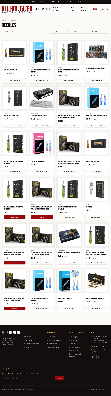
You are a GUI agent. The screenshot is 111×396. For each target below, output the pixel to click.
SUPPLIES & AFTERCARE (57, 9)
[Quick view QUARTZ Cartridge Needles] (14, 98)
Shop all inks (28, 347)
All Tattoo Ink (28, 337)
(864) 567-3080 (99, 346)
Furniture (72, 343)
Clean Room (73, 340)
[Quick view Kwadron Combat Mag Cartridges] (96, 280)
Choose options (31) (96, 171)
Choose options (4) (14, 171)
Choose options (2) (69, 217)
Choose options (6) (41, 171)
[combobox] (59, 31)
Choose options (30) (14, 80)
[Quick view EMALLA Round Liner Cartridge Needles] (96, 98)
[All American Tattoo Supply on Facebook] (98, 357)
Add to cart (14, 217)
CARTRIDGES (46, 9)
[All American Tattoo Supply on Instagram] (93, 357)
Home (4, 20)
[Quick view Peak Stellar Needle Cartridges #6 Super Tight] (14, 189)
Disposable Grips (52, 343)
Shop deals (76, 1)
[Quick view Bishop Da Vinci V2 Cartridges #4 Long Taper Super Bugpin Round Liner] (14, 235)
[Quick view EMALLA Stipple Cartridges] (69, 280)
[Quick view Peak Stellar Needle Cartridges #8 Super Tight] (14, 143)
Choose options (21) (96, 125)
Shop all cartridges (53, 347)
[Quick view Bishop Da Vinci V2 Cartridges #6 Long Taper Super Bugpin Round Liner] (42, 189)
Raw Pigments (28, 340)
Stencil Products (74, 347)
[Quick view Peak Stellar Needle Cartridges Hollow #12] (69, 189)
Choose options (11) (41, 308)
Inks (37, 9)
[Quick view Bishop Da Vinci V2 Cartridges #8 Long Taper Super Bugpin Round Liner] (14, 280)
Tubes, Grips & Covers (54, 340)
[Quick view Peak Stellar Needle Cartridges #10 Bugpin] (69, 52)
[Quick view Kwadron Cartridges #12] (14, 52)
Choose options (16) (42, 80)
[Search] (103, 9)
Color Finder (83, 9)
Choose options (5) (69, 308)
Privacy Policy (93, 389)
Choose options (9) (69, 125)
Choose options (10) (69, 171)
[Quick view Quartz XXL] (96, 189)
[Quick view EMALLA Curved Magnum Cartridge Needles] (42, 52)
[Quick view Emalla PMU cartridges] (42, 143)
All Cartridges (51, 337)
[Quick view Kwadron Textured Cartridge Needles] (69, 235)
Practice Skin (73, 350)
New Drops (73, 9)
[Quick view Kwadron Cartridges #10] (96, 143)
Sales (95, 9)
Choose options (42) (42, 125)
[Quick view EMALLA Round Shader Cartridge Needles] (42, 280)
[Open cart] (107, 9)
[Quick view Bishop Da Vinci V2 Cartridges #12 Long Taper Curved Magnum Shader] (69, 98)
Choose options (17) (69, 80)
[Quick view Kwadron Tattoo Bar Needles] (42, 98)
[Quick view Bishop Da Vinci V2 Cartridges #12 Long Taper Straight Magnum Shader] (42, 235)
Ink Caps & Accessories (31, 343)
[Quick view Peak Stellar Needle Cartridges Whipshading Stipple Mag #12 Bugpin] (96, 235)
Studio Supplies (74, 337)
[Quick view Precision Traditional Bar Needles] (96, 52)
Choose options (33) (14, 125)
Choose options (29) (96, 80)
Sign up (59, 378)
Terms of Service (104, 389)
